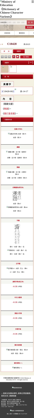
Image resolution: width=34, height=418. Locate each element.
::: (0, 44)
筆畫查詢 (22, 33)
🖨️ (14, 56)
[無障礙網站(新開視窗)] (17, 410)
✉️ (17, 56)
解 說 (6, 51)
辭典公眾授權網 (24, 393)
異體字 (19, 51)
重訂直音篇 (9, 113)
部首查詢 (7, 33)
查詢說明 (30, 27)
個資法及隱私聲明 (10, 393)
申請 (20, 286)
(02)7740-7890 (11, 405)
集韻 (6, 109)
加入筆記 (26, 57)
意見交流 (4, 396)
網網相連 (12, 396)
